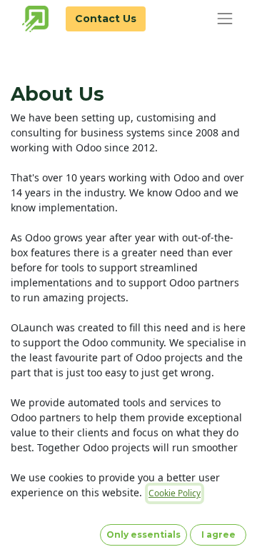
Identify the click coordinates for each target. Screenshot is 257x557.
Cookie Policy (174, 493)
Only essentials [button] (143, 534)
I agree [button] (218, 534)
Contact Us (105, 18)
